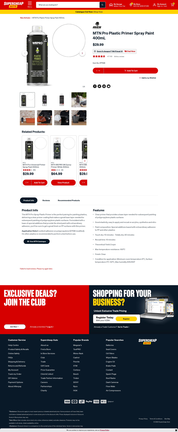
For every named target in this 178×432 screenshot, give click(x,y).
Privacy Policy (104, 430)
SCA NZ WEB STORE (141, 6)
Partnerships (46, 386)
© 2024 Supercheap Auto (161, 422)
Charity (44, 390)
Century (76, 370)
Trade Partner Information (52, 378)
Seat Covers (111, 349)
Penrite (76, 361)
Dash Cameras (112, 382)
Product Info (28, 200)
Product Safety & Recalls (18, 349)
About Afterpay (14, 386)
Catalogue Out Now (89, 12)
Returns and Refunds (17, 366)
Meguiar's (77, 345)
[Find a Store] (130, 4)
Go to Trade (122, 327)
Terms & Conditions (156, 419)
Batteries (110, 345)
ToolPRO (77, 349)
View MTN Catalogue (38, 241)
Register (126, 319)
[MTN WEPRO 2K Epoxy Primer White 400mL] (63, 148)
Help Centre (13, 345)
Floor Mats (110, 386)
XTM (75, 366)
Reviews (46, 200)
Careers (44, 382)
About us (44, 345)
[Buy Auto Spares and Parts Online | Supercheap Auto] (13, 4)
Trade (43, 361)
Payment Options (15, 382)
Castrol (76, 357)
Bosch (76, 374)
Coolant (109, 370)
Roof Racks (111, 378)
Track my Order (14, 374)
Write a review (119, 56)
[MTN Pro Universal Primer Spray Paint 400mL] (35, 148)
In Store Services (48, 353)
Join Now (13, 327)
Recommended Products (69, 200)
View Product (63, 182)
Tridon (76, 378)
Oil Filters (110, 353)
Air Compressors (113, 390)
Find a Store (46, 349)
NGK (75, 390)
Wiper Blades (111, 357)
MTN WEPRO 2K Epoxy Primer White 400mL (61, 166)
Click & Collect (47, 374)
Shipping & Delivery (16, 361)
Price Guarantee (48, 370)
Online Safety (13, 353)
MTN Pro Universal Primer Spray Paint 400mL (34, 166)
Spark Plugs (111, 374)
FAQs (10, 357)
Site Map (167, 419)
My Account (13, 370)
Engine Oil (110, 361)
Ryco (75, 386)
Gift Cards (45, 366)
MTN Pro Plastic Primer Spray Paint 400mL (48, 18)
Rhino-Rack (78, 353)
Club (43, 357)
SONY (75, 382)
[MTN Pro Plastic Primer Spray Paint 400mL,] (53, 55)
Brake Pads (111, 366)
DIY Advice (12, 378)
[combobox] (27, 182)
